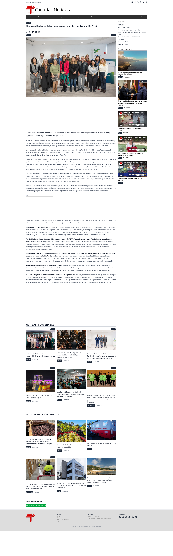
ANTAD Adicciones (124, 27)
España (38, 17)
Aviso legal (60, 522)
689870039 (97, 517)
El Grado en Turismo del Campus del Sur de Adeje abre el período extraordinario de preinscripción (71, 485)
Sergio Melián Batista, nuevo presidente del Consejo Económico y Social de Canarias (132, 103)
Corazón (97, 17)
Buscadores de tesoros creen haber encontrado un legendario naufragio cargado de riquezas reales (99, 480)
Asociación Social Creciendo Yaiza (129, 37)
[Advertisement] (71, 116)
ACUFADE (121, 25)
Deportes (62, 17)
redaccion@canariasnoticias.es (101, 519)
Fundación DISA (123, 42)
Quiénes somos (61, 517)
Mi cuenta (124, 17)
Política (120, 158)
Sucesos (104, 17)
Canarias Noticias (30, 29)
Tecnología (76, 17)
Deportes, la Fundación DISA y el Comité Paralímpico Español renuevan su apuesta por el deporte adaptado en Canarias (101, 356)
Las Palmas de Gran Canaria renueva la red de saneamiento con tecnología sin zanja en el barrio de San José (40, 486)
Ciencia (69, 17)
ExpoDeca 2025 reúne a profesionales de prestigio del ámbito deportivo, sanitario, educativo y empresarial (71, 394)
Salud (90, 17)
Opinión (111, 17)
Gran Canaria (91, 405)
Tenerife (59, 491)
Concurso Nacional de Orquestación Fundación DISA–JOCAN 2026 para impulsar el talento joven (69, 355)
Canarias (29, 17)
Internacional (45, 17)
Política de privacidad (63, 519)
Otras (116, 17)
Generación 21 (123, 44)
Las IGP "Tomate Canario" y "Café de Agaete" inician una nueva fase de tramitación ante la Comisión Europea (39, 441)
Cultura (84, 17)
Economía (54, 17)
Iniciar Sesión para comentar (36, 505)
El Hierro (120, 77)
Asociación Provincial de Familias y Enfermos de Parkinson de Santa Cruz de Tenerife (132, 32)
